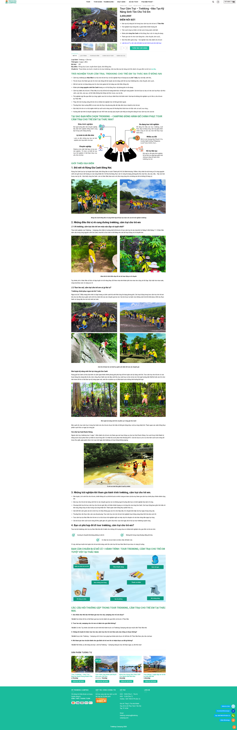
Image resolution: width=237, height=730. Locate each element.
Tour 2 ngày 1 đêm (148, 5)
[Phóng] (74, 40)
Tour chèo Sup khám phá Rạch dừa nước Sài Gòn (105, 675)
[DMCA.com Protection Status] (101, 700)
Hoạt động (121, 2)
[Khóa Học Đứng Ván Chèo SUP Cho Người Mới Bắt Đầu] (130, 664)
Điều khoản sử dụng (86, 694)
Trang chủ (123, 5)
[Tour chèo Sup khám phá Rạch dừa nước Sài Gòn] (106, 664)
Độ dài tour (133, 2)
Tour (130, 5)
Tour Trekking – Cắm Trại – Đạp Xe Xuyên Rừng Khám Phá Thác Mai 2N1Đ (81, 676)
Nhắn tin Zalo (226, 706)
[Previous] (74, 23)
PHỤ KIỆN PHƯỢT (147, 2)
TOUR (88, 2)
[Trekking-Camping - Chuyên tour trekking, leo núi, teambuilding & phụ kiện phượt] (13, 2)
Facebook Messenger (223, 711)
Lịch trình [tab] (83, 55)
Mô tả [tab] (75, 55)
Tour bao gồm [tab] (94, 55)
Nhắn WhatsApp (225, 720)
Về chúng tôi (75, 694)
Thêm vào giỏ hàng (139, 48)
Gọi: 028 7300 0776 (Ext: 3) (222, 715)
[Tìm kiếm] (213, 2)
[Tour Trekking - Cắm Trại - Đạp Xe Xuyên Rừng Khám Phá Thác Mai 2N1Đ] (82, 664)
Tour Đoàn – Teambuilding (104, 2)
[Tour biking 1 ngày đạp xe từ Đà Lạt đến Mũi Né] (154, 664)
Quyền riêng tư (76, 696)
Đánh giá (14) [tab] (121, 55)
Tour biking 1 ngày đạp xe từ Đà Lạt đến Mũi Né (154, 675)
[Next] (114, 23)
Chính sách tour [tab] (107, 55)
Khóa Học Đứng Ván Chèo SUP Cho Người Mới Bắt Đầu (129, 675)
